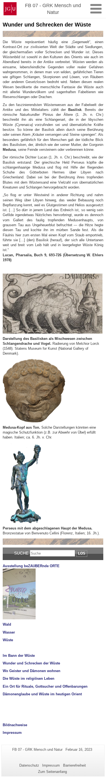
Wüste (8, 640)
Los (81, 553)
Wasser (9, 632)
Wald (7, 624)
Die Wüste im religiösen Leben (28, 678)
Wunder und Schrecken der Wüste (31, 663)
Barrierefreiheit (74, 765)
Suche (21, 553)
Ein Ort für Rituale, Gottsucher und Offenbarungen (45, 686)
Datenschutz (29, 765)
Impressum (12, 733)
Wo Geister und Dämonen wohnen (31, 671)
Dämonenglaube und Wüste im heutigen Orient (42, 694)
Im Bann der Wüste (19, 656)
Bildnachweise (15, 725)
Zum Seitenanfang (52, 772)
